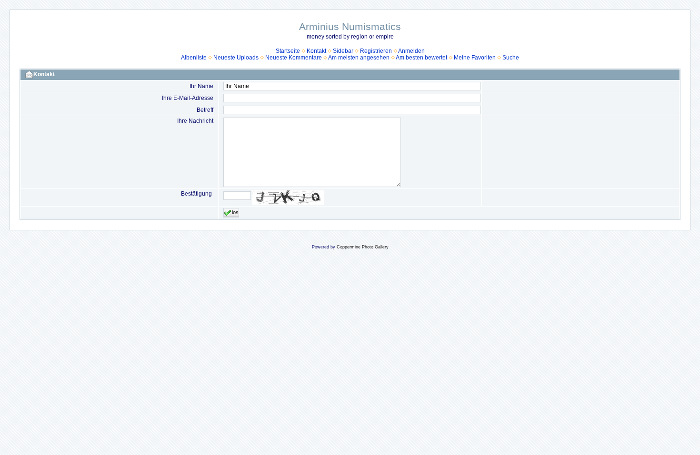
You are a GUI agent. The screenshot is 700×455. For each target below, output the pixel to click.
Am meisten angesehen (359, 57)
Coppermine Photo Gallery (363, 247)
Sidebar (343, 51)
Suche (510, 57)
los (235, 212)
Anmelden (411, 51)
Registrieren (376, 51)
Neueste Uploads (236, 57)
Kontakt (316, 51)
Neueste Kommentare (293, 57)
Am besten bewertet (421, 57)
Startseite (288, 51)
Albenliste (194, 57)
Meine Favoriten (475, 57)
